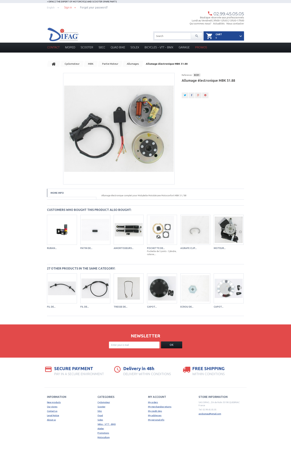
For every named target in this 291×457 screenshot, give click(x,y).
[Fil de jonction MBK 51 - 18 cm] (62, 288)
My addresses (154, 415)
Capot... (152, 306)
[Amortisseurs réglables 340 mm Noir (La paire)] (129, 230)
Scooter (87, 47)
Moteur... (219, 248)
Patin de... (86, 248)
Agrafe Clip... (188, 248)
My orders (153, 402)
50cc (102, 47)
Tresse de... (120, 306)
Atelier (101, 428)
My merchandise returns (159, 406)
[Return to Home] (54, 64)
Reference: (187, 75)
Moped (70, 47)
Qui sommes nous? (200, 23)
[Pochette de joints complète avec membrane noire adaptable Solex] (162, 230)
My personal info (156, 420)
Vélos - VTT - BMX (107, 424)
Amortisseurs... (123, 248)
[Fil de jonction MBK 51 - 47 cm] (95, 288)
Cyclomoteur (104, 402)
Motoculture (104, 437)
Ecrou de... (186, 306)
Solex (135, 47)
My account (157, 396)
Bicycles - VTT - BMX (158, 47)
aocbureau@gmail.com (210, 414)
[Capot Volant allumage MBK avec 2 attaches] (162, 288)
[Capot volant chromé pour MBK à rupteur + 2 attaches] (229, 288)
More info (57, 193)
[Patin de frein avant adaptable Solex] (95, 230)
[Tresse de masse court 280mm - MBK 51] (129, 288)
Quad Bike (118, 47)
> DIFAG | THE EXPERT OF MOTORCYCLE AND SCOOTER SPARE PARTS (82, 1)
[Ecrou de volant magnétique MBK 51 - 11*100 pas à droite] (195, 288)
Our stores (52, 406)
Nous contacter (235, 23)
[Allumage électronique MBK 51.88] (119, 128)
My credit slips (155, 411)
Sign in (68, 7)
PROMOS (201, 47)
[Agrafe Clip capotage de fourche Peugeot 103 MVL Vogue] (195, 230)
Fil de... (51, 306)
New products (54, 402)
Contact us (52, 411)
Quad (100, 415)
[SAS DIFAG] (62, 34)
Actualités (219, 23)
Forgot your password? (94, 7)
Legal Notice (53, 415)
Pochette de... (156, 248)
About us (51, 420)
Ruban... (52, 248)
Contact (53, 47)
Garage (184, 47)
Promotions (103, 433)
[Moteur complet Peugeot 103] (229, 230)
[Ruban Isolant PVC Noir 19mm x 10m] (62, 230)
